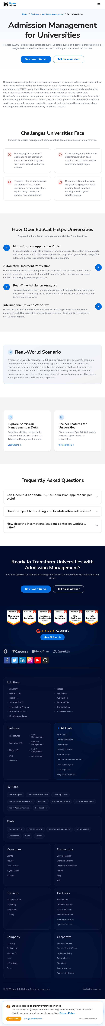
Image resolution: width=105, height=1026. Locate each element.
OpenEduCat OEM (64, 924)
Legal (9, 958)
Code (27, 836)
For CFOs (42, 801)
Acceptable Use (64, 968)
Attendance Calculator (59, 829)
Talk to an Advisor (69, 59)
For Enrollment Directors (20, 801)
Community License (66, 973)
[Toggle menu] (99, 4)
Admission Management (53, 14)
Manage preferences (33, 1019)
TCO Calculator (35, 829)
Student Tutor (63, 754)
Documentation (64, 856)
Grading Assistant (65, 750)
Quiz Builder (62, 745)
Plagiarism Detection (66, 774)
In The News (12, 963)
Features (35, 14)
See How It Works (35, 59)
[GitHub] (45, 660)
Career (10, 968)
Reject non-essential (88, 1019)
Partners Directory (65, 919)
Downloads (14, 836)
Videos (39, 836)
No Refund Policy (64, 953)
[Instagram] (30, 660)
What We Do (12, 953)
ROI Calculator (15, 829)
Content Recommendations (69, 760)
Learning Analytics (65, 764)
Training (10, 914)
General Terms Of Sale (67, 948)
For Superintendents (38, 795)
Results (10, 861)
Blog (59, 876)
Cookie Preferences (92, 989)
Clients (10, 856)
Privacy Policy (63, 958)
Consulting (11, 905)
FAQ (58, 880)
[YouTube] (37, 660)
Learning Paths (64, 769)
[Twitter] (14, 660)
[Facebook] (7, 660)
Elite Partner (62, 899)
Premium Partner (65, 905)
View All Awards (52, 637)
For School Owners (61, 801)
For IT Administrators (19, 808)
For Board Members (85, 801)
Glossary (10, 876)
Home (25, 14)
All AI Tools (61, 735)
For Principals (15, 795)
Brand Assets (82, 829)
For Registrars (60, 795)
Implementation (14, 899)
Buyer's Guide (13, 871)
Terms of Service (65, 943)
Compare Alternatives (67, 866)
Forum (60, 871)
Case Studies (13, 866)
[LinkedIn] (22, 660)
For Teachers (41, 808)
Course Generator (65, 740)
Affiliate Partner (64, 909)
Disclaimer (61, 963)
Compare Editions (65, 861)
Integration (12, 909)
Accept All (13, 1019)
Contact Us (12, 948)
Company (11, 943)
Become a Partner (65, 914)
